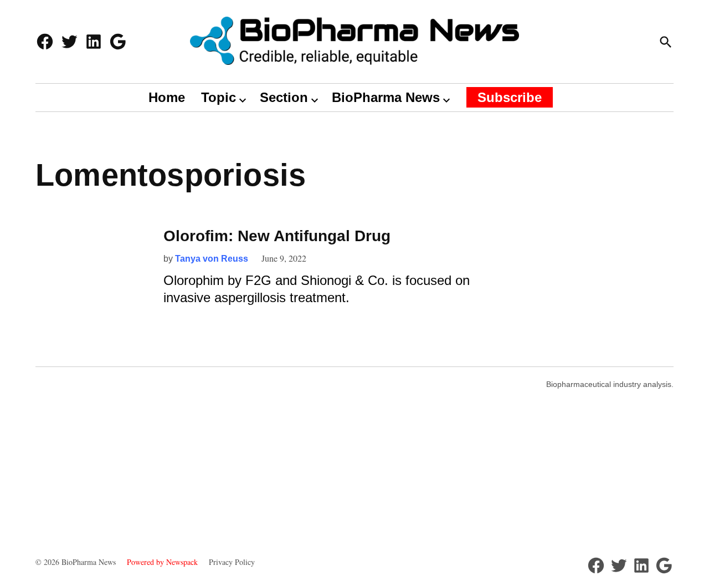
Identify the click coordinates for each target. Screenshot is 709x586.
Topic (218, 97)
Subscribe (509, 97)
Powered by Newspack (162, 562)
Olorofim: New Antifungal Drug (277, 235)
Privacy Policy (232, 562)
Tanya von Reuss (211, 258)
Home (166, 97)
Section (284, 97)
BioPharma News (386, 97)
